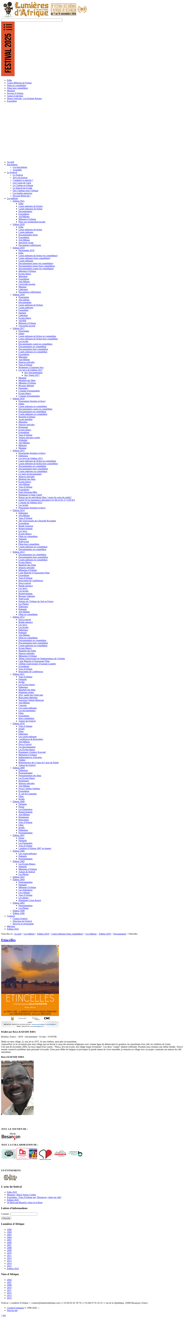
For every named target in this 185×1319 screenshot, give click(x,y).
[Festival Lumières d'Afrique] (44, 17)
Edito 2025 (12, 1192)
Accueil (17, 934)
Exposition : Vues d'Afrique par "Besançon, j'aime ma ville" (34, 1197)
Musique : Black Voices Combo (21, 1194)
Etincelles (8, 940)
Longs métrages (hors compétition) (67, 934)
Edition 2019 (43, 934)
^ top (3, 1315)
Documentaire (119, 934)
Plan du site (12, 1310)
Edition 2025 (13, 1200)
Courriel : (5, 1214)
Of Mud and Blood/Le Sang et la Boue (24, 1202)
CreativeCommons (15, 1308)
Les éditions (29, 934)
